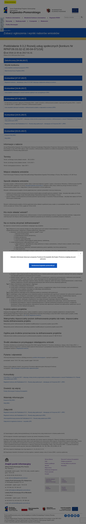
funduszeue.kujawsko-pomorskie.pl (43, 265)
